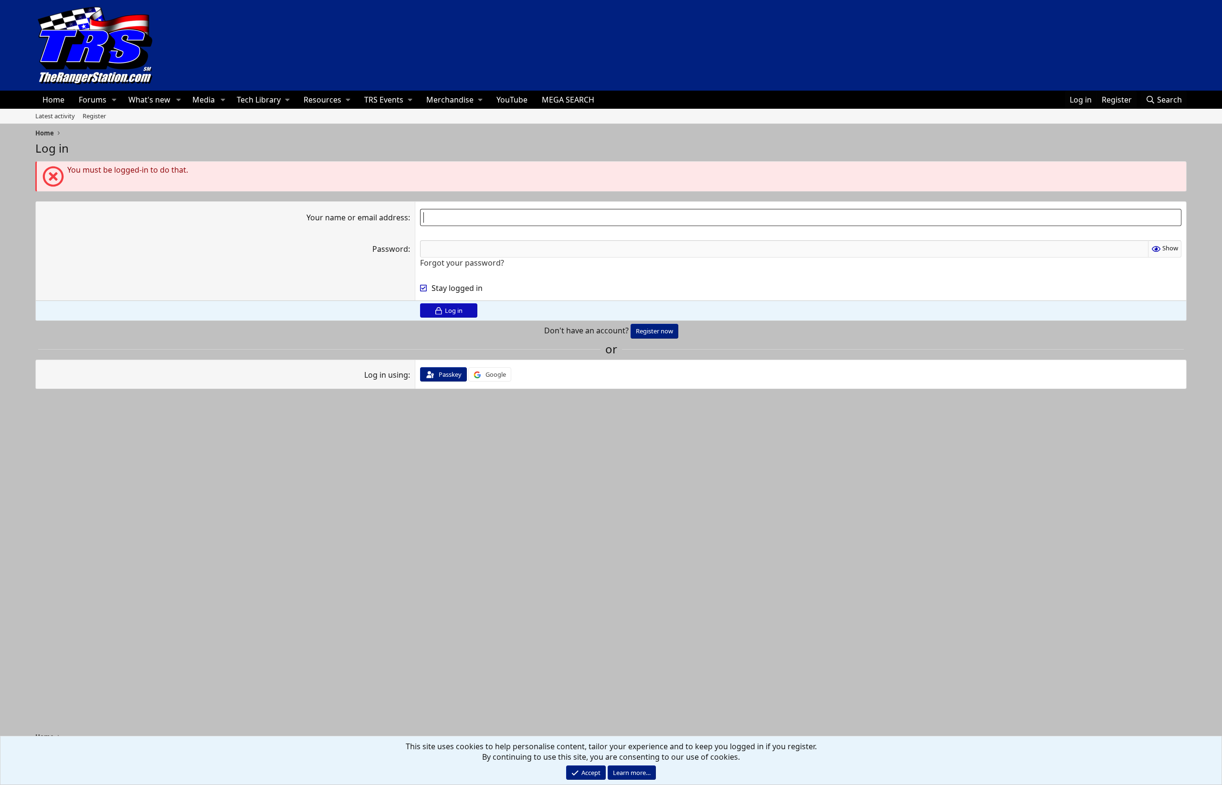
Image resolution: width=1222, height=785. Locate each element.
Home (53, 99)
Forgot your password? (462, 263)
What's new (149, 99)
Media (203, 99)
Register (94, 116)
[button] (114, 100)
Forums (92, 99)
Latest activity (55, 116)
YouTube (511, 99)
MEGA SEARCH (568, 99)
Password (390, 249)
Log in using (386, 375)
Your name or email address (357, 217)
